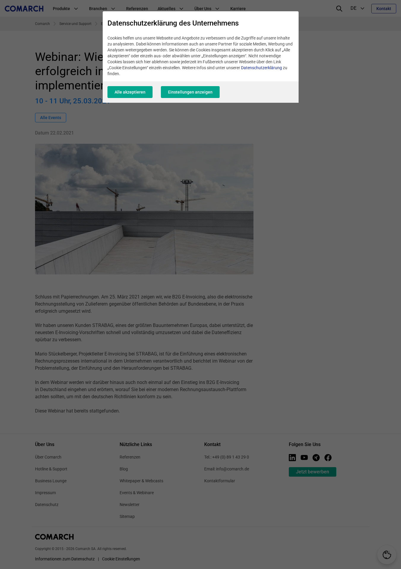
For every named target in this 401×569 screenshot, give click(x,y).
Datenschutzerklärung (261, 67)
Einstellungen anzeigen (190, 92)
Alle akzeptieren (130, 92)
